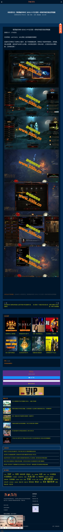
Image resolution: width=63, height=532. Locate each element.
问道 (41, 482)
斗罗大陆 (33, 479)
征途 (25, 479)
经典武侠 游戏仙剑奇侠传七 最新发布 (42, 352)
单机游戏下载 (35, 501)
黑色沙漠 (6, 484)
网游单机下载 (35, 498)
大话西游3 (15, 476)
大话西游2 (8, 477)
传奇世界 (22, 474)
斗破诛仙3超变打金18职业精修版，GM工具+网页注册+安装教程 (25, 423)
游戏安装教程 (6, 507)
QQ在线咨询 (31, 383)
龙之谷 (11, 484)
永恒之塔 (6, 482)
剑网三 (44, 474)
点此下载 (31, 377)
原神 (48, 474)
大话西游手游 (20, 476)
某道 (37, 479)
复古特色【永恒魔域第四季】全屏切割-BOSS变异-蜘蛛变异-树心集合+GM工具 (20, 454)
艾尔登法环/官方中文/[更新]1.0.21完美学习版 (30, 352)
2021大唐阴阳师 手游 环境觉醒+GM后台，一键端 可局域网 (24, 401)
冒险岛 (28, 474)
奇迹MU (41, 477)
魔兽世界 (51, 482)
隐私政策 (57, 526)
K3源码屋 (6, 510)
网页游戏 (31, 482)
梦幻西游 (48, 479)
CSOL (5, 474)
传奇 (17, 474)
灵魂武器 (16, 482)
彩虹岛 (21, 479)
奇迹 (37, 476)
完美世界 (6, 479)
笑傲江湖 (26, 482)
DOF (13, 474)
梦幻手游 (41, 479)
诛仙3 (37, 482)
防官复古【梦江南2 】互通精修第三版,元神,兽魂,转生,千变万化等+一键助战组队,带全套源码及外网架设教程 (26, 464)
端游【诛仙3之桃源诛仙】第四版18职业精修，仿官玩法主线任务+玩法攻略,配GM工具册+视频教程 (24, 461)
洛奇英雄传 (11, 482)
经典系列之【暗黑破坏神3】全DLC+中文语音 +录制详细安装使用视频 (38, 294)
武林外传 (56, 479)
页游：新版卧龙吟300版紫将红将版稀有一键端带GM (22, 416)
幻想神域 (17, 479)
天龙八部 (31, 477)
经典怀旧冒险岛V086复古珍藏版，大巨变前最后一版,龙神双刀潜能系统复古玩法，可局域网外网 (31, 408)
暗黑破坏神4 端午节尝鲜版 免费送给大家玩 (29, 333)
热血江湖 (21, 482)
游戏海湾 (17, 294)
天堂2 (25, 476)
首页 (53, 526)
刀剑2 (32, 474)
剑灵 (40, 474)
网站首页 (34, 496)
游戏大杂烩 (6, 505)
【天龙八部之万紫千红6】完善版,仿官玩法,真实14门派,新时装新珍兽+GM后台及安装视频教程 (31, 438)
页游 (44, 482)
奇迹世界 (46, 476)
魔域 (57, 482)
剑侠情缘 (36, 474)
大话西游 (53, 474)
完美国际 (12, 479)
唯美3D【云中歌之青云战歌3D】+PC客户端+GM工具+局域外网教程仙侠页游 (20, 451)
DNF (9, 474)
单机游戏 (39, 14)
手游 (29, 479)
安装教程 (51, 476)
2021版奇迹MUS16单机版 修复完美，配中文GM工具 (23, 430)
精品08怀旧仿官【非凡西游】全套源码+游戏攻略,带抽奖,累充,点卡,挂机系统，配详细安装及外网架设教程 (25, 457)
